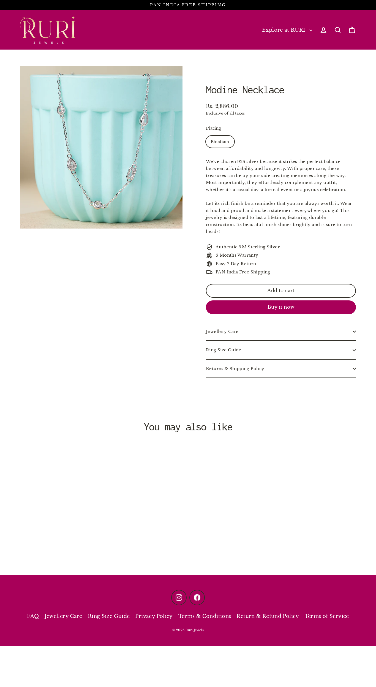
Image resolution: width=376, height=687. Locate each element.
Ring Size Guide (223, 350)
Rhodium (220, 142)
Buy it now (281, 307)
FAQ (33, 616)
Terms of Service (327, 616)
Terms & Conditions (204, 616)
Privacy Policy (154, 616)
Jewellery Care (222, 331)
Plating (213, 128)
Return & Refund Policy (267, 616)
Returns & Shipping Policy (235, 368)
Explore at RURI (284, 30)
